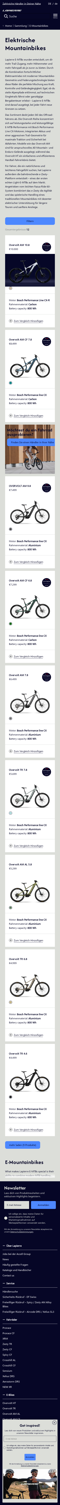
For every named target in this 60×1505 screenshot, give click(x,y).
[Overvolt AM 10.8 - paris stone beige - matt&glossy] (10, 288)
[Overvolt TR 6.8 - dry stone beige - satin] (10, 1002)
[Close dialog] (54, 1423)
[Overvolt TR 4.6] (30, 1079)
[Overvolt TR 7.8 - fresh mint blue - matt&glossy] (10, 813)
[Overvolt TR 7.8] (30, 795)
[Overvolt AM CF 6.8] (30, 605)
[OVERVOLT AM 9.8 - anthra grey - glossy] (10, 529)
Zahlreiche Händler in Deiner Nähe (22, 3)
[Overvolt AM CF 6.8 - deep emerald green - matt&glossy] (10, 623)
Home (8, 25)
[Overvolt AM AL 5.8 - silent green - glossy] (10, 907)
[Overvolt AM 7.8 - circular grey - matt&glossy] (10, 718)
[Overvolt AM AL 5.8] (30, 889)
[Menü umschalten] (55, 16)
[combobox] (26, 16)
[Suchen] (6, 16)
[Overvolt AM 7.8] (30, 700)
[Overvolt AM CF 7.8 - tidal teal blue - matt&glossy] (10, 383)
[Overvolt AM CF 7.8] (30, 364)
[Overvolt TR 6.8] (30, 984)
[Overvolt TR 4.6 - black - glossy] (10, 1097)
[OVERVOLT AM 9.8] (30, 511)
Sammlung (21, 25)
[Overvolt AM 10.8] (30, 270)
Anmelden (43, 1205)
